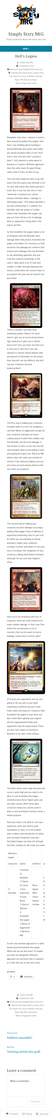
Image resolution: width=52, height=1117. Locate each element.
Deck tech (39, 69)
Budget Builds (28, 69)
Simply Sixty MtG (26, 34)
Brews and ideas (16, 69)
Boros (30, 73)
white (34, 83)
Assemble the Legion (19, 73)
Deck (41, 73)
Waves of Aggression (23, 83)
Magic (17, 80)
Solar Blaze (32, 80)
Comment (35, 1101)
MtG (22, 80)
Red (25, 80)
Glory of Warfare (28, 76)
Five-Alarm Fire (15, 76)
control (36, 73)
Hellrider (39, 76)
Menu (31, 49)
